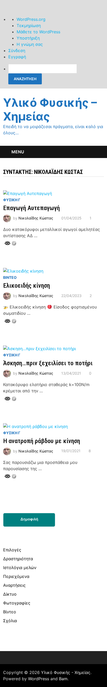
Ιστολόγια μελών (19, 567)
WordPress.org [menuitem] (31, 19)
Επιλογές (12, 549)
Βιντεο (10, 277)
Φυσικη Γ (11, 200)
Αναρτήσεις (14, 585)
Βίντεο (9, 611)
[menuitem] (57, 74)
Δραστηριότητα (18, 558)
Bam (63, 678)
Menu (17, 151)
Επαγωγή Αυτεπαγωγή (31, 208)
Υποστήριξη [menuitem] (28, 38)
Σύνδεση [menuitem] (16, 50)
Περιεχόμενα (16, 576)
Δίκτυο (10, 594)
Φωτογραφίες (16, 603)
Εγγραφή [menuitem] (17, 56)
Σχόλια (10, 620)
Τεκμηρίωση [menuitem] (29, 25)
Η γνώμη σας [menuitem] (30, 44)
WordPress (38, 678)
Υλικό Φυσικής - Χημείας (65, 672)
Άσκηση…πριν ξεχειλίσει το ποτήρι (47, 363)
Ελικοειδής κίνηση (26, 285)
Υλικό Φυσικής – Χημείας (50, 109)
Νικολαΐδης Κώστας (35, 218)
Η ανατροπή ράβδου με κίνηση (41, 441)
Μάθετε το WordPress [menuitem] (38, 31)
